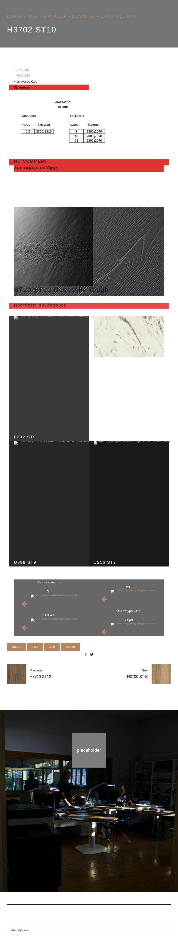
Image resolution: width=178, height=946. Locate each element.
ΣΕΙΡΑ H (128, 16)
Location (105, 866)
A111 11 (16, 646)
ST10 (33, 16)
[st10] (53, 246)
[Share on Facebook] (86, 654)
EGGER (14, 16)
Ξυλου (107, 16)
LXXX (35, 646)
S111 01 (70, 646)
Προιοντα (87, 866)
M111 (52, 646)
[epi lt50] (55, 600)
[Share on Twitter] (91, 654)
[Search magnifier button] (166, 929)
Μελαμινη (83, 16)
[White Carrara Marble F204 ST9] (129, 336)
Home (70, 866)
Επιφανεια (55, 16)
